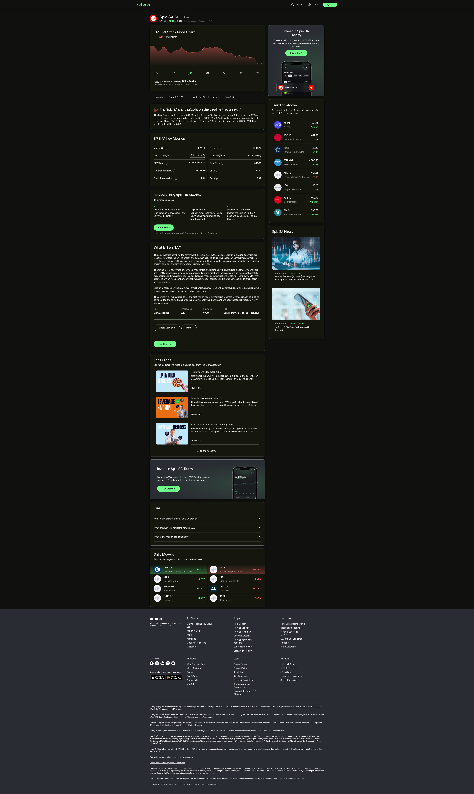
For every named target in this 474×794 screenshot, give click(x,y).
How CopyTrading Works (292, 624)
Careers (190, 672)
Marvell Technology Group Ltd (199, 625)
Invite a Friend (287, 664)
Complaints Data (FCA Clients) (245, 692)
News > (215, 97)
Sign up (329, 4)
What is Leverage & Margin (290, 633)
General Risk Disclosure (159, 763)
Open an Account (242, 636)
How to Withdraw (242, 632)
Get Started (165, 344)
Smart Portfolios (288, 680)
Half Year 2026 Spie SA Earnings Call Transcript (293, 328)
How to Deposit (241, 628)
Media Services (167, 328)
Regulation (239, 672)
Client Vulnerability (243, 651)
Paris (188, 328)
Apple (189, 635)
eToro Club (285, 672)
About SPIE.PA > (176, 97)
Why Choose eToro (196, 664)
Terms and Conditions (309, 749)
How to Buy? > (198, 97)
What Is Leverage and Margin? (206, 398)
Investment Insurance (291, 676)
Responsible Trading (290, 628)
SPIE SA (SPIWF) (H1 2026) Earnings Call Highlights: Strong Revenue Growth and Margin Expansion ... (295, 278)
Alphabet (191, 639)
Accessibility (193, 680)
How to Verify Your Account (243, 641)
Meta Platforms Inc (196, 643)
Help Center (240, 624)
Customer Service (243, 647)
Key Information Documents (242, 685)
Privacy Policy (240, 668)
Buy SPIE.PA (296, 53)
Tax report (285, 643)
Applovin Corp (194, 631)
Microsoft (191, 647)
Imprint (190, 684)
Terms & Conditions (243, 680)
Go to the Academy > (207, 451)
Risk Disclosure (241, 676)
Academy (212, 233)
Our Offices (192, 676)
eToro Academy (288, 647)
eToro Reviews (194, 668)
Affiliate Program (288, 668)
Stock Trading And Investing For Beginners (212, 424)
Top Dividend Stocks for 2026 (206, 372)
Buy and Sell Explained (291, 639)
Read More (196, 388)
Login (316, 4)
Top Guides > (231, 97)
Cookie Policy (240, 664)
